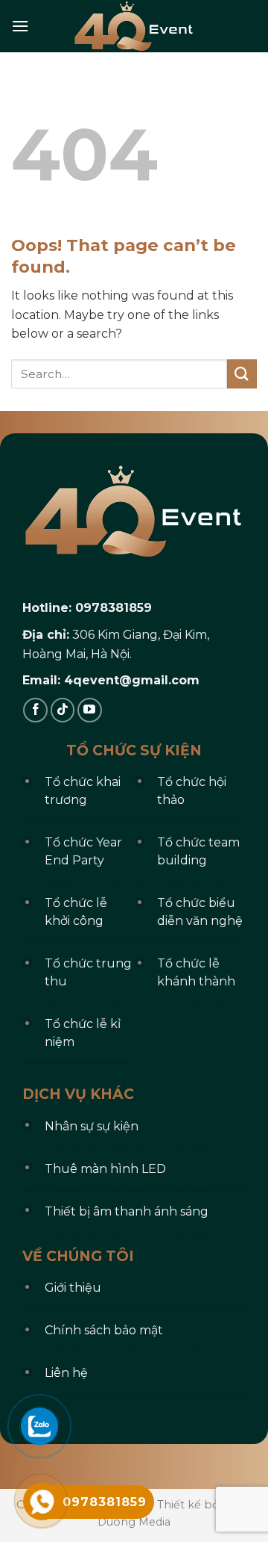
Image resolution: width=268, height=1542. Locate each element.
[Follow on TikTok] (63, 710)
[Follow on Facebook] (35, 710)
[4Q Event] (134, 26)
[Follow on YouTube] (89, 710)
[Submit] (242, 373)
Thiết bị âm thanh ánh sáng (126, 1211)
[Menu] (20, 25)
